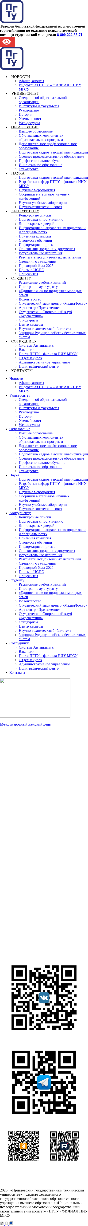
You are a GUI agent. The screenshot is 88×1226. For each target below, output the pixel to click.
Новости (20, 77)
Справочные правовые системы (42, 939)
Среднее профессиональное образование (51, 156)
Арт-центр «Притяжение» (40, 308)
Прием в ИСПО (31, 270)
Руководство (29, 110)
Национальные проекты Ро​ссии (42, 783)
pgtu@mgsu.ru (19, 908)
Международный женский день (25, 724)
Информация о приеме (37, 245)
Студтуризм (28, 320)
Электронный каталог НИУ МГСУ (44, 931)
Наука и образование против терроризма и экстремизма (39, 793)
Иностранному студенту (38, 287)
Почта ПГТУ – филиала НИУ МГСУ (48, 354)
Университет (25, 93)
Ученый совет (30, 119)
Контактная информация (36, 808)
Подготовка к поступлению (41, 219)
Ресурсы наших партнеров (37, 943)
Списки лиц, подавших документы (47, 249)
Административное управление (44, 362)
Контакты (22, 371)
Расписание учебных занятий (42, 282)
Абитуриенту (25, 211)
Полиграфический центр (39, 366)
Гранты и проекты (31, 779)
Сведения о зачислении (37, 261)
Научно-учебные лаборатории (43, 203)
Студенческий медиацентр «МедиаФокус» (53, 303)
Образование (24, 127)
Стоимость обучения (35, 240)
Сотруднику (24, 341)
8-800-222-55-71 (69, 35)
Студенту (21, 278)
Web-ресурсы (29, 123)
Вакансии (26, 350)
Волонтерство (30, 299)
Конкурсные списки (35, 215)
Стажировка (28, 169)
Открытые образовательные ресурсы (45, 935)
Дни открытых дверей (36, 224)
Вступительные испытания (40, 253)
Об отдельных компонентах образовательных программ (41, 137)
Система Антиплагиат (37, 345)
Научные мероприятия (37, 190)
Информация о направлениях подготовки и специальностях (40, 845)
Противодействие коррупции (40, 800)
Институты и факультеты (39, 106)
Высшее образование (36, 131)
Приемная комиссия (35, 236)
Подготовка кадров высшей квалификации (53, 152)
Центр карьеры (31, 324)
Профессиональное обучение (42, 161)
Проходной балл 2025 (36, 266)
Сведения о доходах (32, 804)
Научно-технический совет (40, 207)
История (25, 114)
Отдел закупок (30, 358)
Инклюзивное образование (40, 165)
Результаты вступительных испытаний (50, 257)
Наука (18, 173)
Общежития (28, 274)
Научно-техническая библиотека (45, 329)
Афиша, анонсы (31, 81)
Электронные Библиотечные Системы (47, 926)
